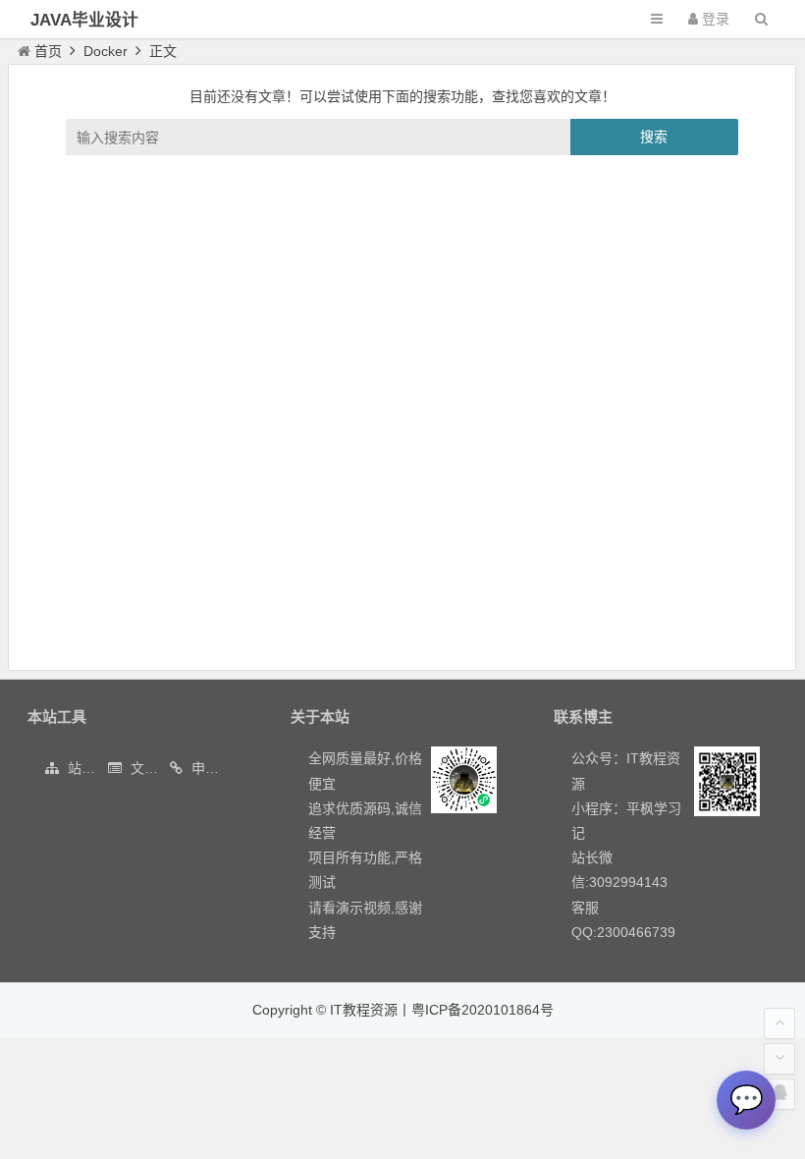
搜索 (654, 136)
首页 (48, 51)
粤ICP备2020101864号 (482, 1010)
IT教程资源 (364, 1010)
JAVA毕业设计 (84, 20)
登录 (713, 19)
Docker (105, 51)
